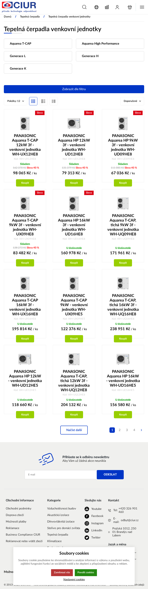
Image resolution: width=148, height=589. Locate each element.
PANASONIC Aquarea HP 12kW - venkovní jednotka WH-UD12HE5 (25, 378)
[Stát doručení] (96, 7)
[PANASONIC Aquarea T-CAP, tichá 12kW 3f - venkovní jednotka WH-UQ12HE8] (74, 359)
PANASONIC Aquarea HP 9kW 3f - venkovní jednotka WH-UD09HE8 (123, 145)
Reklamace (12, 528)
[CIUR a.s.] (19, 7)
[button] (84, 7)
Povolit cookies (85, 572)
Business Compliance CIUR (23, 534)
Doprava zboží (15, 515)
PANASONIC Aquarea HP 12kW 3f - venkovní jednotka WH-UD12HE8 (74, 145)
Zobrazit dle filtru (74, 89)
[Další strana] (141, 430)
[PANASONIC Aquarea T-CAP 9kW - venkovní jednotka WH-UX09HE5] (74, 283)
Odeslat (110, 474)
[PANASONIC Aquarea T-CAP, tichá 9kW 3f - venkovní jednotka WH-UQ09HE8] (123, 203)
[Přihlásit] (117, 7)
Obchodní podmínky (18, 508)
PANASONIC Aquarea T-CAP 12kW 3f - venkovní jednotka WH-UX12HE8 (25, 145)
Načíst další (74, 430)
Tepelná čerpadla (57, 534)
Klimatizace (54, 541)
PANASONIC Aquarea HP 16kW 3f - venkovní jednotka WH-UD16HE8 (74, 225)
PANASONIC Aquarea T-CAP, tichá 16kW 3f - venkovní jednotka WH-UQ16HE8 (123, 305)
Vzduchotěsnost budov (61, 508)
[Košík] (129, 7)
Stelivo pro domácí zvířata (63, 528)
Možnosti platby (16, 521)
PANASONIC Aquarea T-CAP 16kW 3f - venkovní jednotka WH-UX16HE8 (25, 305)
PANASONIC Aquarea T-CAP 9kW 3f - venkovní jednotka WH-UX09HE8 (25, 225)
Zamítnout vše (62, 572)
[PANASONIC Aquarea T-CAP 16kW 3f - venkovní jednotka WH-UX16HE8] (25, 283)
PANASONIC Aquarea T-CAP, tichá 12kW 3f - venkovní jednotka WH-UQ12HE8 (74, 381)
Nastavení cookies (74, 579)
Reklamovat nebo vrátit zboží (24, 541)
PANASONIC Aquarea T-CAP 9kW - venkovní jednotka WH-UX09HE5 (74, 305)
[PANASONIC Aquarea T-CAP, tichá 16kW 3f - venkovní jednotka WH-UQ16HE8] (123, 283)
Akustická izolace (58, 515)
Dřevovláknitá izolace (61, 521)
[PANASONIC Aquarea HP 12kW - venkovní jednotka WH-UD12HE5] (25, 359)
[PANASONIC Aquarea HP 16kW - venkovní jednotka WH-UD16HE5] (123, 359)
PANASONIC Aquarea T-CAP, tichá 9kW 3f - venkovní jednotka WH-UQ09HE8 (123, 225)
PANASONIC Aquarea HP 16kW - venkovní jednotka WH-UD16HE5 (123, 378)
